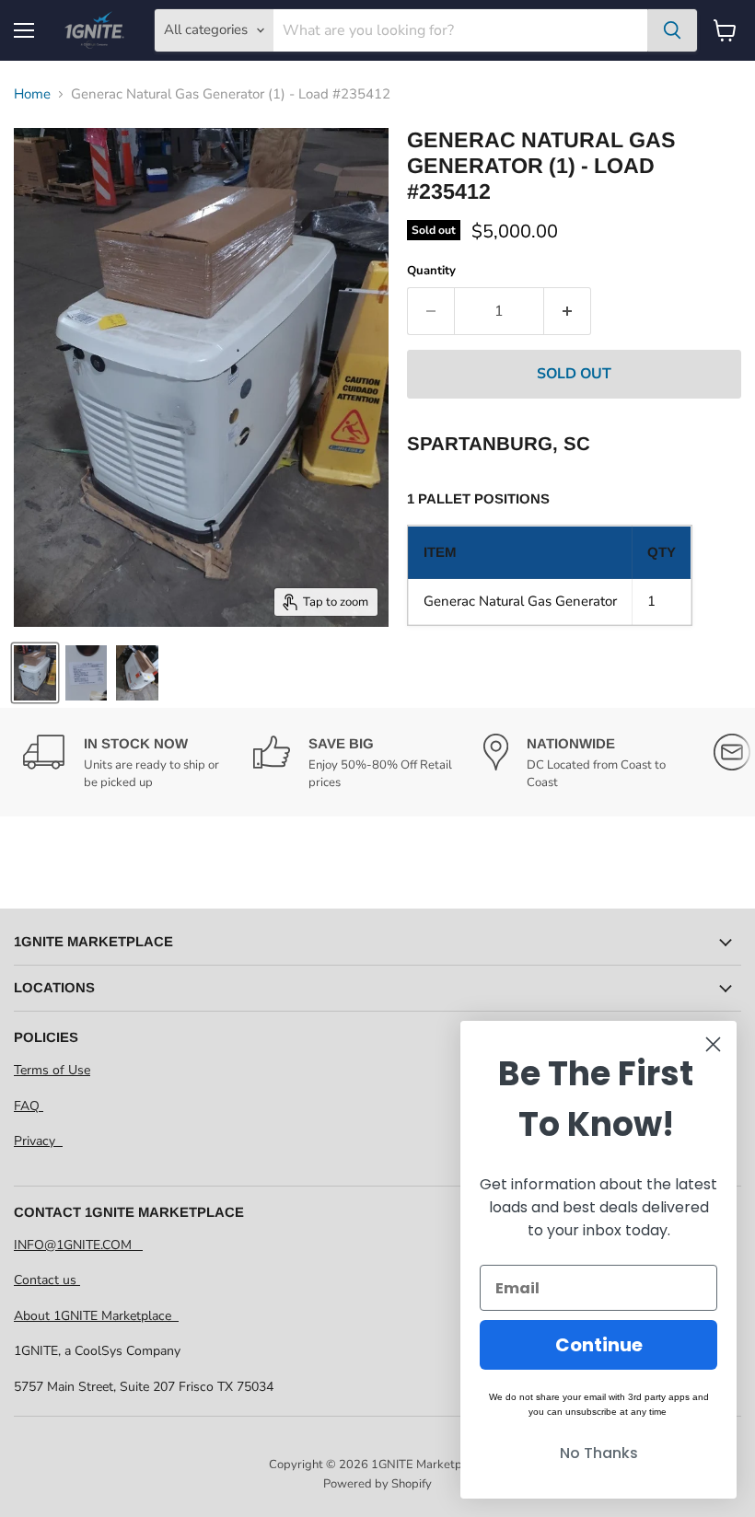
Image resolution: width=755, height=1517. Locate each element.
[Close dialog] (713, 1044)
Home (32, 94)
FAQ (28, 1106)
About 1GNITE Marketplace (96, 1316)
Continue (599, 1345)
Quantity (431, 271)
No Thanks (599, 1453)
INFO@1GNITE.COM (78, 1245)
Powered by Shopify (377, 1484)
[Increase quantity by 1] (567, 311)
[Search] (672, 30)
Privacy (38, 1141)
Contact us (47, 1280)
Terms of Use (52, 1070)
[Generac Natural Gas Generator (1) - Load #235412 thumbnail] (35, 672)
